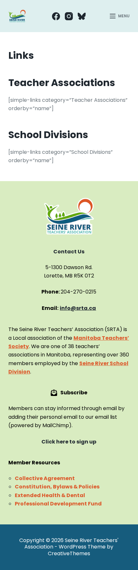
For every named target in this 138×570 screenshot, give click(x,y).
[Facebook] (56, 16)
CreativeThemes (69, 553)
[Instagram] (69, 16)
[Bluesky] (82, 16)
